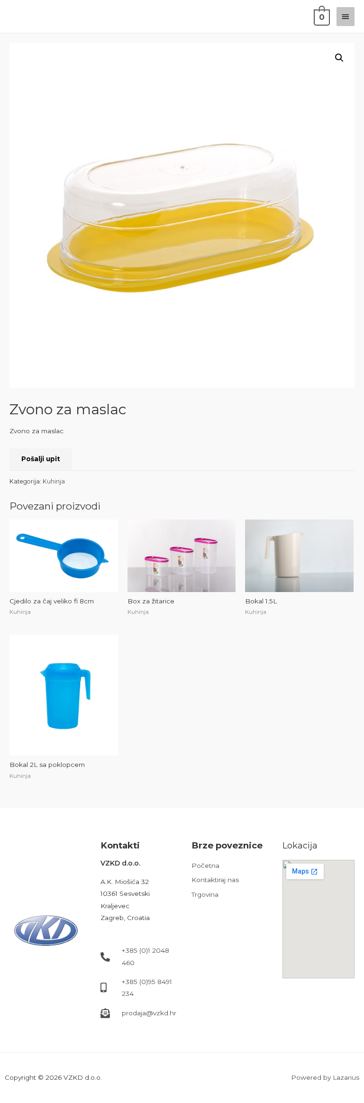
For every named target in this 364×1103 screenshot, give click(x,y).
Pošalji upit (40, 459)
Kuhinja (54, 481)
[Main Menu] (346, 16)
